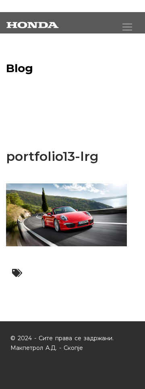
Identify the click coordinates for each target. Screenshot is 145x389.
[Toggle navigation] (127, 27)
